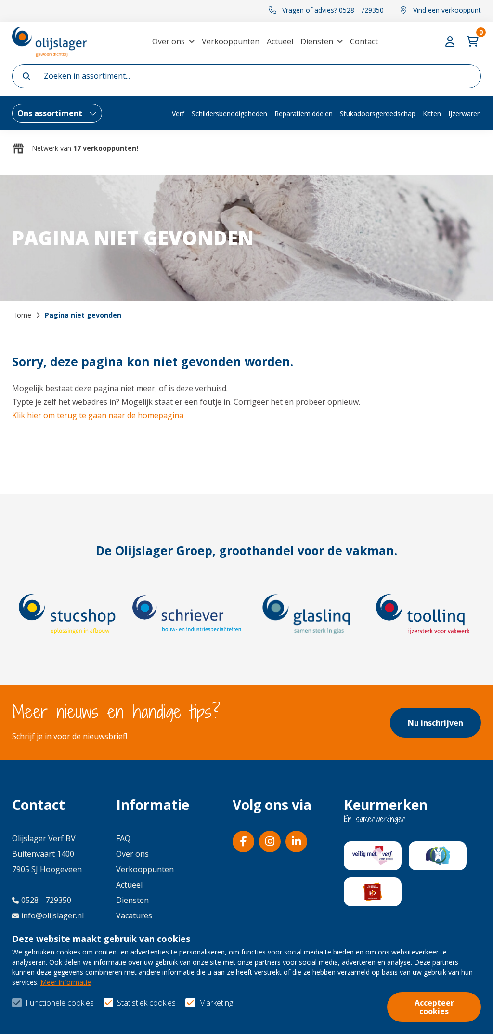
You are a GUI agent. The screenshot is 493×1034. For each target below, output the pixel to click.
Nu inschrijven (435, 722)
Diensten (316, 41)
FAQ (123, 838)
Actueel (280, 41)
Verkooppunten (230, 41)
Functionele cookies (60, 1002)
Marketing (216, 1002)
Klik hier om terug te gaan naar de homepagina (97, 415)
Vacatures (134, 915)
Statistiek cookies (146, 1002)
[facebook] (243, 841)
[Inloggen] (451, 41)
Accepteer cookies (434, 1007)
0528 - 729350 (46, 900)
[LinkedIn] (296, 841)
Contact (364, 41)
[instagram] (270, 841)
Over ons (168, 41)
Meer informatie (65, 982)
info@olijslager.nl (52, 915)
